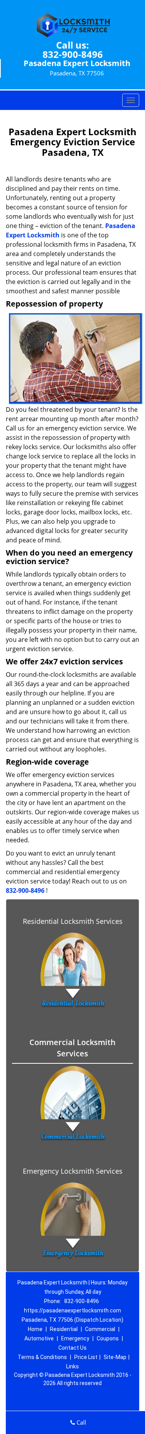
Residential (64, 1329)
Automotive (39, 1338)
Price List (85, 1357)
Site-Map (115, 1357)
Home (35, 1329)
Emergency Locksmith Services (73, 1171)
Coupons (108, 1338)
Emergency (75, 1338)
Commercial (100, 1329)
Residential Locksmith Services (73, 921)
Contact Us (72, 1348)
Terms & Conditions (42, 1357)
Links (72, 1366)
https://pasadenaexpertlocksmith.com (72, 1310)
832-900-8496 (73, 54)
